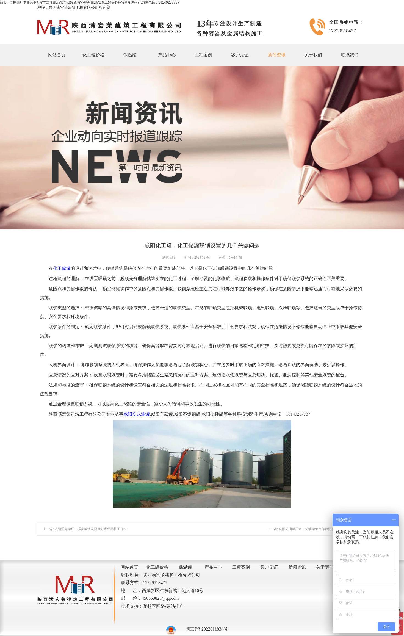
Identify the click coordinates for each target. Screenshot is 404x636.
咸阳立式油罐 (136, 414)
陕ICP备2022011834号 (207, 629)
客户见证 (240, 54)
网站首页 (57, 54)
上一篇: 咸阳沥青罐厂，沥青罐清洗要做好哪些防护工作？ (85, 529)
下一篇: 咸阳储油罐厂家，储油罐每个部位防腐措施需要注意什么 (314, 529)
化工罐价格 (93, 54)
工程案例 (203, 54)
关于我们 (313, 54)
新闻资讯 (277, 54)
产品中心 (167, 54)
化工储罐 (62, 268)
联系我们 (350, 54)
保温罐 (130, 54)
